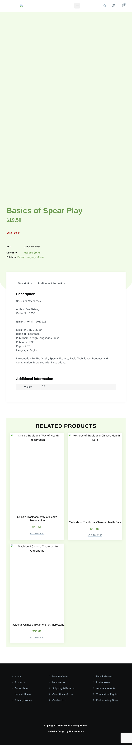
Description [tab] (25, 283)
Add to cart (37, 533)
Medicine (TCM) (32, 252)
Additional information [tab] (51, 283)
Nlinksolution (76, 731)
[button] (77, 6)
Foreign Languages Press (30, 257)
